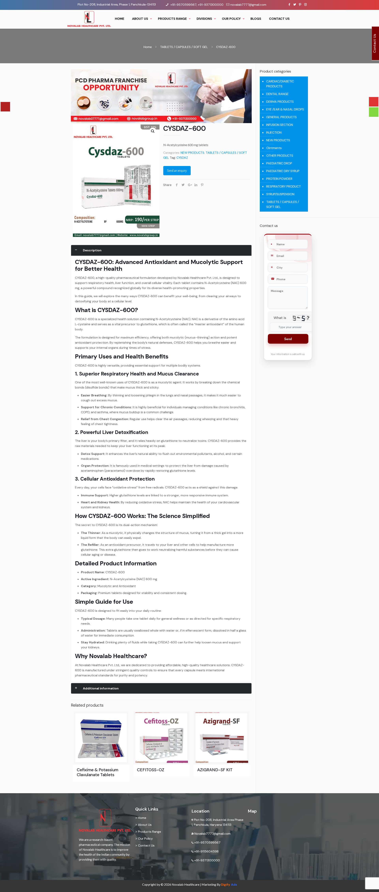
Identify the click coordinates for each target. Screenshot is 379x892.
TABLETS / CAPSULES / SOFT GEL (184, 47)
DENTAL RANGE (277, 94)
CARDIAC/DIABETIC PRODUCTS (280, 83)
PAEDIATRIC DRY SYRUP (282, 171)
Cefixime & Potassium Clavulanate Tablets (97, 772)
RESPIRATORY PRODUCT (283, 186)
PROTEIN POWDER (279, 179)
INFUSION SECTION (279, 125)
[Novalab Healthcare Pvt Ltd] (89, 19)
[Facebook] (289, 5)
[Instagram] (305, 5)
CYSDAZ (182, 158)
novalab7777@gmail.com (248, 5)
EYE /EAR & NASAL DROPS (285, 109)
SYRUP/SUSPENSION (280, 194)
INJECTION (273, 132)
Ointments (274, 148)
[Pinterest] (300, 5)
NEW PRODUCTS (192, 153)
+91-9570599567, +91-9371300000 (196, 5)
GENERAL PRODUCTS (281, 117)
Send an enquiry (177, 171)
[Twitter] (295, 5)
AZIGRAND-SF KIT (215, 770)
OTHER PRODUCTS (279, 156)
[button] (152, 131)
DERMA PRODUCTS (280, 102)
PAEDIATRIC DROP (279, 163)
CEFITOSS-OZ (150, 770)
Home (148, 47)
